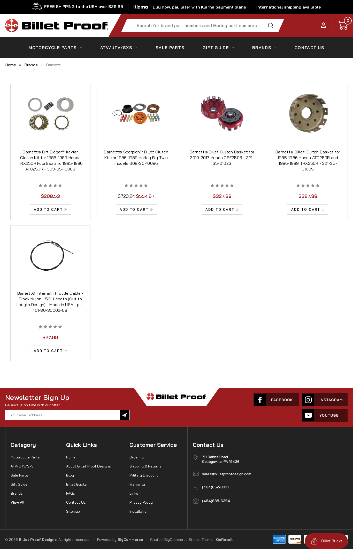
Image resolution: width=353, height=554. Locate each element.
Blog (70, 475)
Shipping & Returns (145, 466)
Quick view (50, 108)
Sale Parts (170, 47)
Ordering (136, 457)
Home (70, 457)
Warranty (137, 484)
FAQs (70, 493)
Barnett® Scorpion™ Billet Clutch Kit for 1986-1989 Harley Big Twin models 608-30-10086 (136, 157)
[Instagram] (325, 400)
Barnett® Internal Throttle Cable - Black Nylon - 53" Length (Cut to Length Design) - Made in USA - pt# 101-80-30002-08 (50, 302)
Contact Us (76, 502)
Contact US (309, 47)
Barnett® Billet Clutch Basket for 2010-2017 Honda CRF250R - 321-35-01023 (222, 157)
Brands (261, 47)
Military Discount (143, 475)
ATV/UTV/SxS (116, 47)
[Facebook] (276, 400)
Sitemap (73, 511)
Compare (48, 120)
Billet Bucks (76, 484)
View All (17, 502)
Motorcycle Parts (53, 47)
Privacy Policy (141, 502)
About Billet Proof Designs (88, 466)
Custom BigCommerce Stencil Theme (181, 539)
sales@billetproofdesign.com (226, 474)
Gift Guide (216, 47)
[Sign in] (323, 25)
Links (133, 493)
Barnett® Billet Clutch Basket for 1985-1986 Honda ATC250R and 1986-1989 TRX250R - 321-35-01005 (307, 160)
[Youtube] (325, 415)
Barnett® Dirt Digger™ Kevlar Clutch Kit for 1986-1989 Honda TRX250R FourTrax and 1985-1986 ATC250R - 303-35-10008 (50, 160)
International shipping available (288, 7)
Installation (139, 511)
